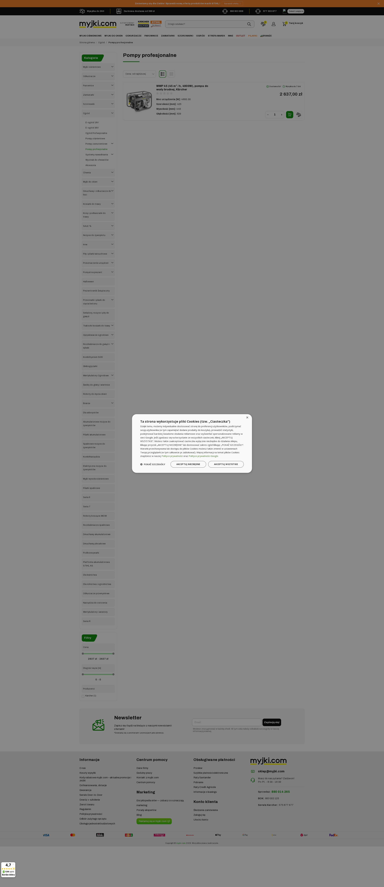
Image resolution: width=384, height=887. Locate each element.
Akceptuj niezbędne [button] (188, 464)
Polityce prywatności (172, 456)
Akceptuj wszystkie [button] (226, 464)
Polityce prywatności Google (203, 456)
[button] (152, 464)
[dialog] (192, 443)
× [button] (247, 417)
